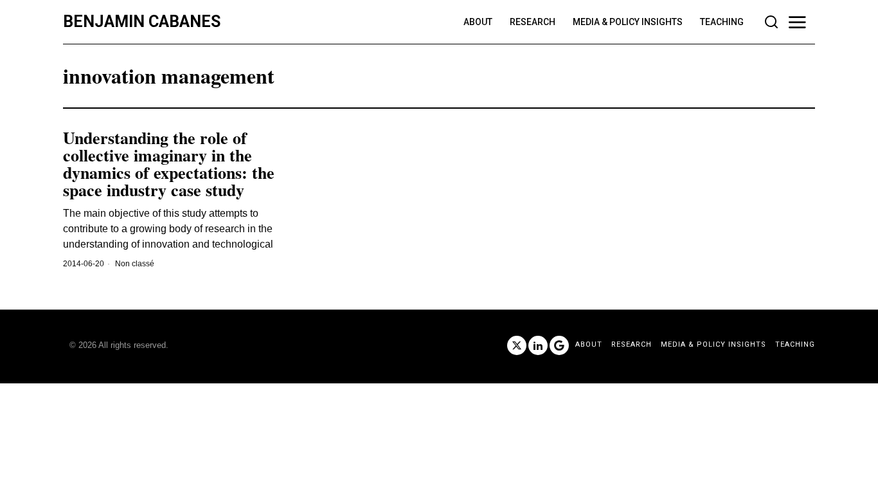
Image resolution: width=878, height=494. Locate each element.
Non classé (134, 263)
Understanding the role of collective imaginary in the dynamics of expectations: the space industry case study (168, 164)
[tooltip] (516, 345)
